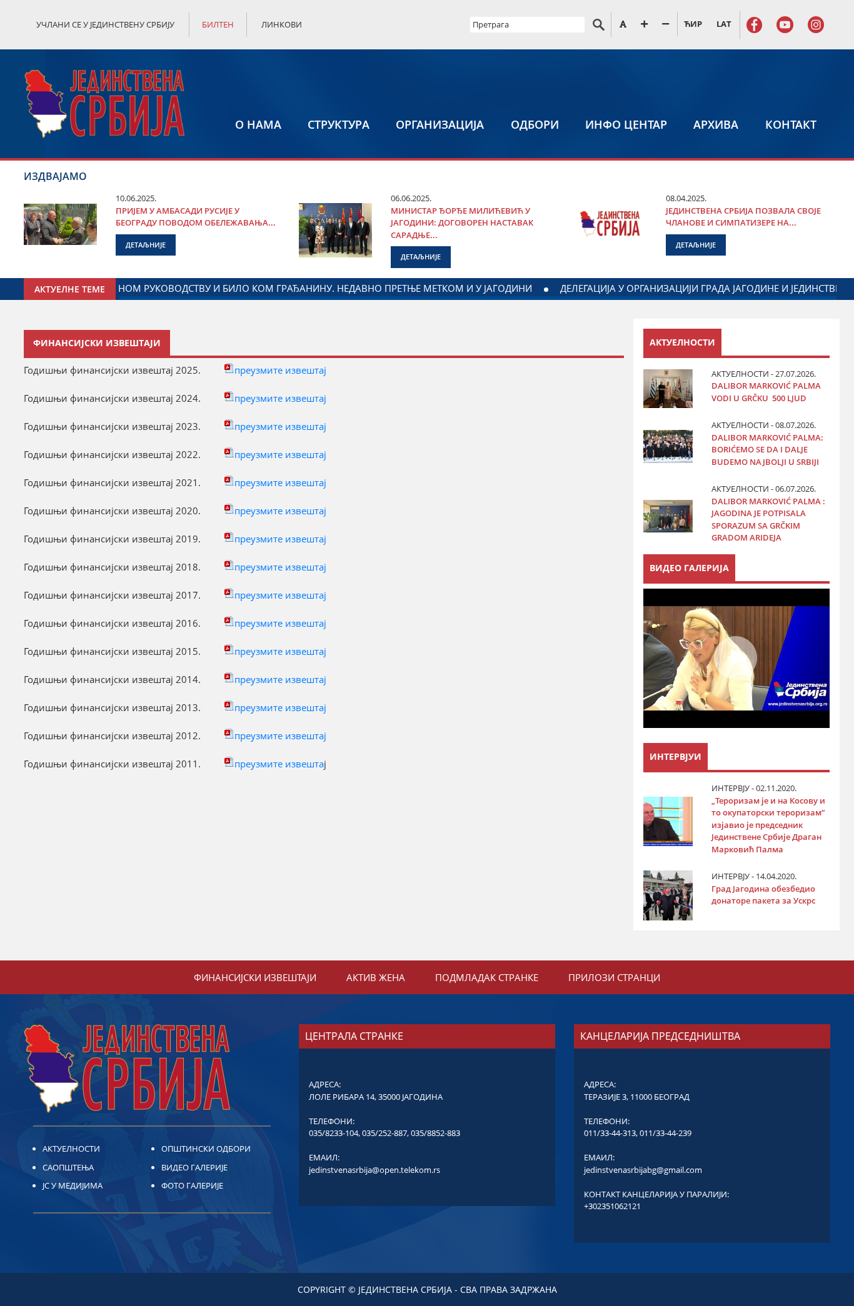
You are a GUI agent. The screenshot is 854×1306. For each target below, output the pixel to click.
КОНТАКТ (790, 124)
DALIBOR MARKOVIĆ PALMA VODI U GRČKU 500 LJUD (766, 392)
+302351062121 (612, 1206)
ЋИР (693, 23)
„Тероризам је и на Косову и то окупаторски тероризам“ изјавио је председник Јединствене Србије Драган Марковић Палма (768, 825)
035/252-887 (384, 1133)
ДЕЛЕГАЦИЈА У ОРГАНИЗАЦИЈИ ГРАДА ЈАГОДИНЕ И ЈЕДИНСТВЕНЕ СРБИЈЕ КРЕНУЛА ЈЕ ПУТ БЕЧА (237, 288)
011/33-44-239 (665, 1133)
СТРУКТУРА (338, 124)
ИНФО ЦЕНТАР (626, 124)
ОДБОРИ (535, 124)
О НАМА (258, 124)
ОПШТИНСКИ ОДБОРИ (206, 1148)
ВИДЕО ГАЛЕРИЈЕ (194, 1167)
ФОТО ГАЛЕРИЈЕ (192, 1185)
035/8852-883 (435, 1133)
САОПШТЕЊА (68, 1167)
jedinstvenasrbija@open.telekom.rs (374, 1169)
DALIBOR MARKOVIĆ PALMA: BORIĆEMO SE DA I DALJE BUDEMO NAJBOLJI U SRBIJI (767, 449)
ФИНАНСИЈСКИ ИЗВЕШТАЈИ (255, 977)
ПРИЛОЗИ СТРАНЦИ (614, 977)
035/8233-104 (333, 1133)
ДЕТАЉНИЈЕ (146, 244)
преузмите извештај (280, 370)
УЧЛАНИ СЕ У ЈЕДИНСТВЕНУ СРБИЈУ (105, 24)
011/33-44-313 (610, 1133)
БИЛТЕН (218, 24)
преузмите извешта (279, 763)
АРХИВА (715, 124)
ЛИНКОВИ (281, 24)
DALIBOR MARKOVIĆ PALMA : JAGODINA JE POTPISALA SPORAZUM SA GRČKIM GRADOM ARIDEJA (768, 520)
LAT (723, 23)
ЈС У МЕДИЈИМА (73, 1185)
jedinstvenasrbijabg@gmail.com (643, 1169)
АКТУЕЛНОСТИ (71, 1148)
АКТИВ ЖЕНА (375, 977)
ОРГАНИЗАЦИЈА (440, 124)
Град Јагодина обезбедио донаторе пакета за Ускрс (763, 895)
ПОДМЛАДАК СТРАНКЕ (486, 977)
